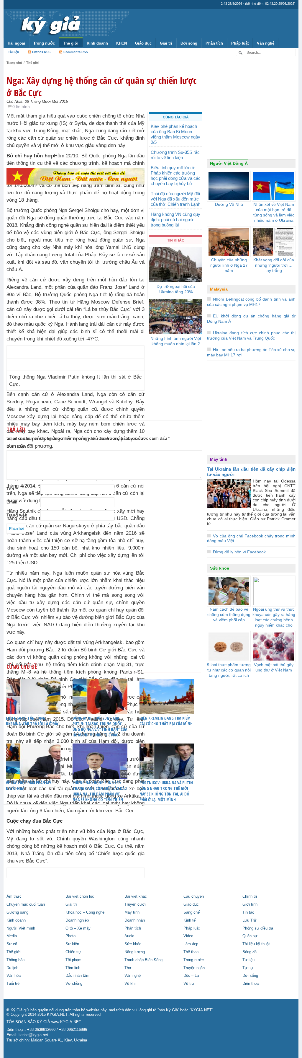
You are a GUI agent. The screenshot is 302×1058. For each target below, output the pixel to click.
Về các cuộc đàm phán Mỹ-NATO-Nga (29, 785)
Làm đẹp (190, 944)
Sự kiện (72, 944)
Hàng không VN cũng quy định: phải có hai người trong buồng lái (175, 219)
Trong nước (44, 43)
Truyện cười (135, 904)
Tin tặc (248, 912)
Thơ (128, 968)
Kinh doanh (97, 43)
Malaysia (219, 289)
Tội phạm (73, 960)
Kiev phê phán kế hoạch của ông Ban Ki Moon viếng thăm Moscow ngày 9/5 (175, 134)
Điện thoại (251, 984)
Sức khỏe (219, 568)
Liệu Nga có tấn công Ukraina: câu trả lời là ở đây (32, 720)
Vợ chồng (73, 984)
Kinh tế (189, 920)
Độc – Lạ (191, 976)
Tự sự (247, 968)
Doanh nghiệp (77, 920)
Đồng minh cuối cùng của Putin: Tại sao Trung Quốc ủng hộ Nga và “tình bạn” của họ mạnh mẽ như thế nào (100, 726)
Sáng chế (191, 912)
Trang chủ (14, 62)
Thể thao (190, 952)
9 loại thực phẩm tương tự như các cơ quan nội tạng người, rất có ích (229, 670)
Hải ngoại (16, 43)
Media (11, 936)
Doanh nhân (134, 920)
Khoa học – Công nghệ (84, 912)
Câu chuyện (193, 896)
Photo (70, 936)
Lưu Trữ (249, 920)
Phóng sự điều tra (257, 928)
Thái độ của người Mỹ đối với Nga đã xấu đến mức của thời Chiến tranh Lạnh (175, 199)
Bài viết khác (135, 896)
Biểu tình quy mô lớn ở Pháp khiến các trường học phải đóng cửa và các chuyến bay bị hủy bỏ (176, 175)
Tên (11, 488)
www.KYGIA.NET (66, 1022)
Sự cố (11, 944)
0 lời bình (21, 106)
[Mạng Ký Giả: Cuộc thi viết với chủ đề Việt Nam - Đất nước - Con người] (75, 176)
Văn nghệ (265, 43)
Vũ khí (130, 984)
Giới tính (249, 904)
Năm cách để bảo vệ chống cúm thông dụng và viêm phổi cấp (228, 614)
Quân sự (249, 936)
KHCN (121, 43)
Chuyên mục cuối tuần (25, 904)
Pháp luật (240, 43)
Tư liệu (248, 960)
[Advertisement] (75, 254)
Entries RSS (41, 52)
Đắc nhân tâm (77, 976)
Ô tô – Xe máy (78, 928)
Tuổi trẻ (12, 984)
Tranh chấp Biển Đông (143, 960)
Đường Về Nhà (229, 204)
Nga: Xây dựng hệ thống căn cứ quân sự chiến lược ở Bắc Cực (101, 86)
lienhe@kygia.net (33, 1035)
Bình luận (17, 446)
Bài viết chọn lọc (79, 896)
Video (188, 936)
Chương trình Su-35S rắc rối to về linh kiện (175, 155)
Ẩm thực (14, 896)
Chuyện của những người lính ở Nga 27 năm (229, 265)
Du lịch (12, 968)
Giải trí (166, 43)
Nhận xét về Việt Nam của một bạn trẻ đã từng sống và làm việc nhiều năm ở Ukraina (273, 212)
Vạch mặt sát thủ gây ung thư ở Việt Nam (273, 667)
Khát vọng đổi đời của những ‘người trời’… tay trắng (273, 265)
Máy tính (218, 459)
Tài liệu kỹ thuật (256, 944)
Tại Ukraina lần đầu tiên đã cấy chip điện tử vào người (251, 472)
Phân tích (214, 43)
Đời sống (188, 43)
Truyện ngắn (194, 968)
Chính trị (249, 896)
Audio (129, 936)
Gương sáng (17, 912)
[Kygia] (49, 23)
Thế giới (70, 43)
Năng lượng (134, 952)
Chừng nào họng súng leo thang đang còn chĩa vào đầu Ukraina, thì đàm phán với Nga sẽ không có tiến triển (100, 791)
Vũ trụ (188, 984)
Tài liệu (13, 52)
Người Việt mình (20, 928)
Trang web (16, 515)
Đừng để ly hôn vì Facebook (239, 552)
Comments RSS (75, 52)
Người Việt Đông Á (229, 163)
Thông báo (15, 960)
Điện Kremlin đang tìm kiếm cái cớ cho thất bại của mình (166, 720)
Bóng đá (249, 952)
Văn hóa (13, 976)
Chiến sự (73, 952)
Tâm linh (72, 968)
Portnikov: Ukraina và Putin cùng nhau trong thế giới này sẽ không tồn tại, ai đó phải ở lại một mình (166, 791)
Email (13, 502)
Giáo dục (143, 43)
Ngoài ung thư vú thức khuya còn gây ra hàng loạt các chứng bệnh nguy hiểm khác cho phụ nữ (273, 620)
